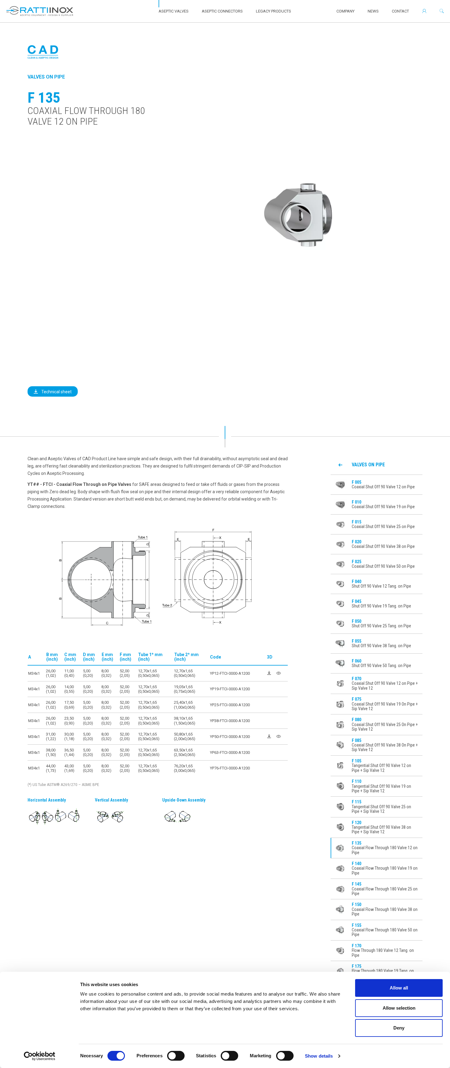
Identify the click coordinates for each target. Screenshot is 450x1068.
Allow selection (399, 1008)
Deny (398, 1027)
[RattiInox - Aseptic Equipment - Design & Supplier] (39, 11)
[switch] (176, 1056)
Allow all (399, 987)
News (373, 11)
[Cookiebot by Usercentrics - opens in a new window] (39, 1056)
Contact (400, 11)
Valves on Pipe (46, 77)
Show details (319, 1056)
